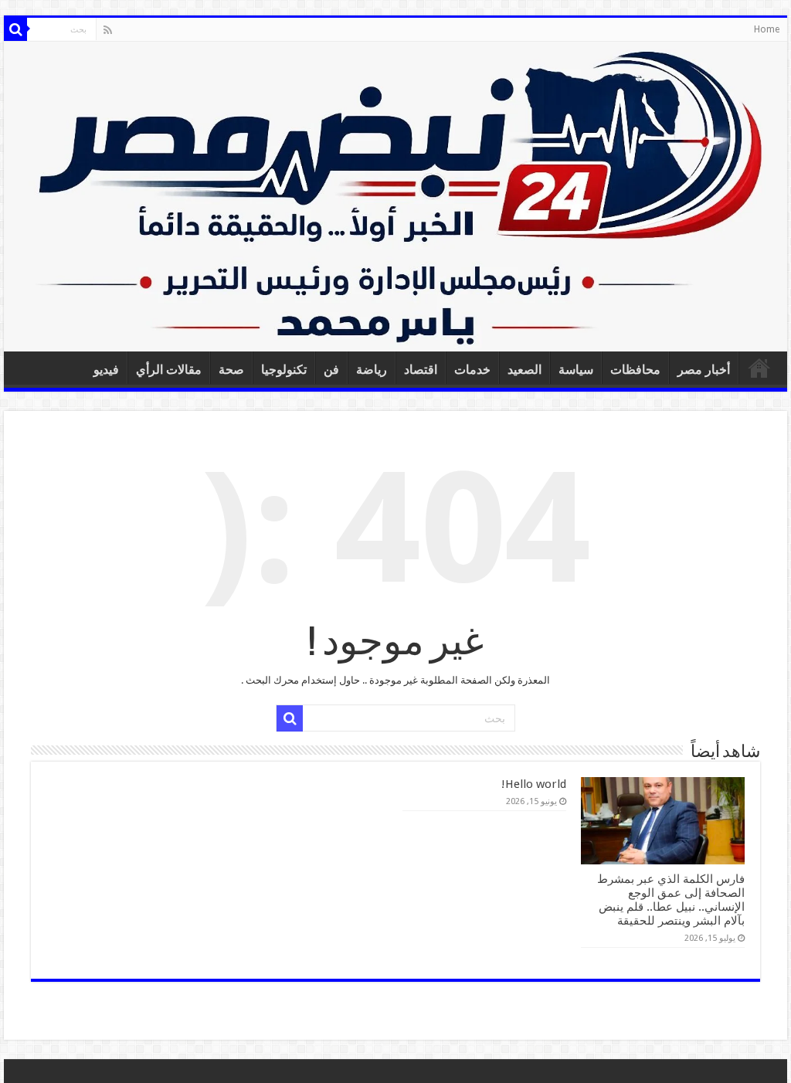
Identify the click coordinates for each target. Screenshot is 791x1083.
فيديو (106, 369)
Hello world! (533, 784)
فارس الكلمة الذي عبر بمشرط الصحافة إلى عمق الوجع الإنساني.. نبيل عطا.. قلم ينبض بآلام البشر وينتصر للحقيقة (671, 900)
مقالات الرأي (169, 369)
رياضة (371, 369)
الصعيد (524, 369)
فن (331, 369)
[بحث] (15, 29)
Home (766, 29)
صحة (231, 369)
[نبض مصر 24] (395, 196)
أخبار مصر (703, 369)
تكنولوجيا (284, 369)
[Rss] (108, 30)
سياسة (575, 369)
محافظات (635, 369)
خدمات (472, 369)
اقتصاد (420, 369)
